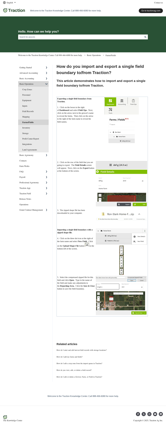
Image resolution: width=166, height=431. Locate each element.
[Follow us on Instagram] (149, 414)
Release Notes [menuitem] (25, 198)
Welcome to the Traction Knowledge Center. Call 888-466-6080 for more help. (50, 55)
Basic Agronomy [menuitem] (26, 155)
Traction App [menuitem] (24, 188)
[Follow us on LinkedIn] (161, 414)
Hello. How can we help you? (38, 31)
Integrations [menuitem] (27, 144)
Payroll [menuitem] (22, 177)
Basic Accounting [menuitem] (26, 78)
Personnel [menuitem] (26, 94)
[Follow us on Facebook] (138, 414)
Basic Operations (94, 55)
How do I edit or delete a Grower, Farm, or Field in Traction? (79, 377)
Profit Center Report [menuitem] (30, 138)
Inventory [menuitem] (26, 127)
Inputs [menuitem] (24, 105)
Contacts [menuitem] (23, 160)
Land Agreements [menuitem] (29, 149)
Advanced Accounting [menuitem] (28, 72)
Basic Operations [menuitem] (26, 83)
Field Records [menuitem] (28, 111)
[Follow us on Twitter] (144, 414)
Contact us (158, 2)
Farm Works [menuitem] (24, 166)
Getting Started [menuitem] (25, 67)
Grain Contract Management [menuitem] (31, 209)
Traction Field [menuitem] (25, 193)
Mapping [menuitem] (26, 116)
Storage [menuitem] (25, 133)
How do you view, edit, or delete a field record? (74, 370)
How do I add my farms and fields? (69, 357)
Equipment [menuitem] (26, 100)
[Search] (145, 37)
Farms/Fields (111, 55)
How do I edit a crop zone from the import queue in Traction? (79, 363)
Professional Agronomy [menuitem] (29, 182)
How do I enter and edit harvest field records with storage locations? (82, 350)
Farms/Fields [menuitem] (28, 122)
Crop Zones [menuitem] (27, 89)
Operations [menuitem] (23, 204)
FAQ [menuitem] (21, 171)
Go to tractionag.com (150, 11)
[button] (46, 67)
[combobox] (80, 37)
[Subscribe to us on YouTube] (155, 414)
